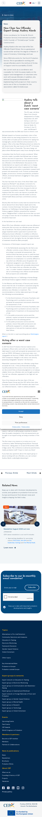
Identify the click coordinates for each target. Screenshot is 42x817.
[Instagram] (24, 787)
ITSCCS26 (16, 540)
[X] (9, 787)
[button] (39, 392)
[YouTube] (19, 787)
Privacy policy (16, 427)
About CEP (6, 768)
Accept (21, 411)
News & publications (10, 751)
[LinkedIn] (14, 787)
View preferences (21, 423)
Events (5, 717)
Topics (5, 630)
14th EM (23, 540)
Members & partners (10, 734)
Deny (21, 417)
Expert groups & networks (13, 676)
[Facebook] (4, 787)
